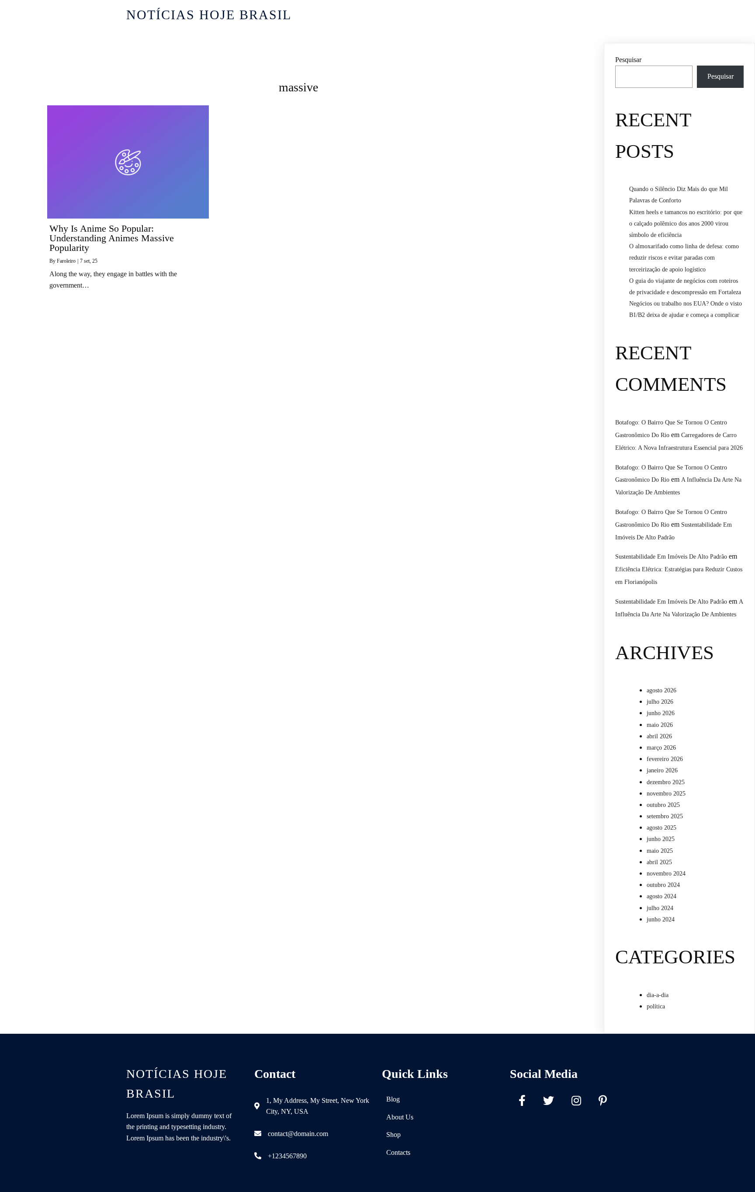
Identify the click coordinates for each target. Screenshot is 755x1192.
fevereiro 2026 (665, 759)
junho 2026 (661, 713)
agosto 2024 (661, 896)
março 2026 (661, 747)
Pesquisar (628, 59)
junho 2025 (661, 839)
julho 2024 (660, 908)
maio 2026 (660, 725)
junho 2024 (661, 919)
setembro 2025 (665, 816)
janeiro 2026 (662, 770)
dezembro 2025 (666, 782)
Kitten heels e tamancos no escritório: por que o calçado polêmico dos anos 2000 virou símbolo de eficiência (685, 223)
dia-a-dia (657, 995)
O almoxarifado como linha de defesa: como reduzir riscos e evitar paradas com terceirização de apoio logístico (684, 257)
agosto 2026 (661, 690)
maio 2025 (660, 851)
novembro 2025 (666, 793)
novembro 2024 (666, 873)
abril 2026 (659, 736)
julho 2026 (660, 702)
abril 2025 (659, 862)
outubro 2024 (663, 885)
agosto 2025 (661, 827)
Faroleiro (66, 261)
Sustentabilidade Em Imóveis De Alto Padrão (671, 556)
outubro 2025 (663, 805)
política (656, 1006)
